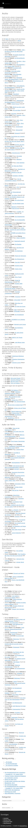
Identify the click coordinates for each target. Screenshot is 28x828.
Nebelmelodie (8, 224)
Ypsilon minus (18, 269)
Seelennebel (14, 717)
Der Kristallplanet (19, 314)
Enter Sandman (20, 162)
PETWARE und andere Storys (17, 233)
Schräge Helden (18, 487)
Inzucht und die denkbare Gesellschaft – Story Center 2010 (14, 90)
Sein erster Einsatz (15, 378)
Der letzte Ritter (14, 622)
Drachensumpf (13, 632)
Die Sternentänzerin (19, 58)
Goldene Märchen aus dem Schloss (14, 644)
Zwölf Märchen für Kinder (19, 706)
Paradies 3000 (18, 283)
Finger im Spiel (18, 419)
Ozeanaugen (16, 647)
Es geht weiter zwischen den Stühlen (15, 781)
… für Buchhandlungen (11, 763)
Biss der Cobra (14, 381)
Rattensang (17, 678)
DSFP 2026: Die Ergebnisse (12, 790)
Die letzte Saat (20, 635)
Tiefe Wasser (16, 662)
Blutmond (21, 732)
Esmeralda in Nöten (20, 483)
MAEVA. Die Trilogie (17, 337)
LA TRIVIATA (15, 510)
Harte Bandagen (13, 744)
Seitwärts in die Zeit (16, 172)
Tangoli (13, 634)
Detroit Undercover (16, 411)
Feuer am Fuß (15, 208)
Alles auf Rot (15, 490)
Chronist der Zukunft (10, 288)
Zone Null (17, 262)
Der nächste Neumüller (11, 784)
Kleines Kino (15, 400)
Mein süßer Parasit (16, 529)
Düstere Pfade (20, 449)
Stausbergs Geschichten (18, 472)
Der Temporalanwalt (15, 192)
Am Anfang (14, 195)
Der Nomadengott (17, 688)
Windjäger (19, 673)
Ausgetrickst (11, 418)
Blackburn (19, 159)
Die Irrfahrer (15, 694)
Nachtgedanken (16, 462)
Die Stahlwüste (19, 251)
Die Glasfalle (18, 244)
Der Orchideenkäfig (20, 220)
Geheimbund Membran (18, 356)
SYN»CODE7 (17, 300)
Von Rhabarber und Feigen (19, 526)
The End (19, 456)
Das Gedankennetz (20, 216)
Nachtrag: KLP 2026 (10, 791)
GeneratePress (23, 826)
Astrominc (13, 113)
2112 (18, 187)
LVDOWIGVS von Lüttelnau (18, 319)
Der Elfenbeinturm (19, 259)
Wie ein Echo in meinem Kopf (15, 405)
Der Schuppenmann (20, 668)
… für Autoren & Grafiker (11, 765)
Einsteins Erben (19, 265)
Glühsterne (14, 206)
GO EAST (16, 469)
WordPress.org (7, 823)
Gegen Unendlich (20, 237)
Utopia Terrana (15, 103)
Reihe (7, 39)
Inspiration (21, 498)
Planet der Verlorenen (20, 255)
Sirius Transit (18, 277)
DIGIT (15, 309)
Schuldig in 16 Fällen (18, 175)
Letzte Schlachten (16, 533)
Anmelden (5, 818)
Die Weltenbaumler (17, 702)
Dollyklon (17, 516)
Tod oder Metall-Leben (18, 203)
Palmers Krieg (15, 413)
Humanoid (17, 133)
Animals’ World (20, 562)
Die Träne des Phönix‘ (16, 166)
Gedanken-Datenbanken (18, 359)
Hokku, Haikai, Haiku (10, 480)
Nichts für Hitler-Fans (10, 779)
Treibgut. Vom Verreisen (18, 609)
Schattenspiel (19, 126)
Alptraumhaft (19, 130)
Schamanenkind (16, 709)
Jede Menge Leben (20, 342)
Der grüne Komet (19, 200)
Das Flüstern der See (18, 652)
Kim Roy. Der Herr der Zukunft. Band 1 (14, 141)
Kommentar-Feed (7, 821)
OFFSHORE (17, 311)
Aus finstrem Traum (17, 501)
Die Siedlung (14, 390)
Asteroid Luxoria (16, 362)
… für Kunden (8, 762)
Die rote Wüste (17, 110)
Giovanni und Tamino (18, 573)
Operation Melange (16, 379)
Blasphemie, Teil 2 (10, 783)
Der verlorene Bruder (19, 401)
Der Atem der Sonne (20, 306)
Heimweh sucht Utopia (20, 324)
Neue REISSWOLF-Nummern (12, 793)
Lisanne (15, 681)
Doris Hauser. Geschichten (18, 441)
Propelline (17, 712)
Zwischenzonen (16, 153)
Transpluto (17, 296)
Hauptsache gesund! (19, 241)
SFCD (19, 40)
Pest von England (15, 383)
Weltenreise (16, 639)
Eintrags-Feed (7, 820)
